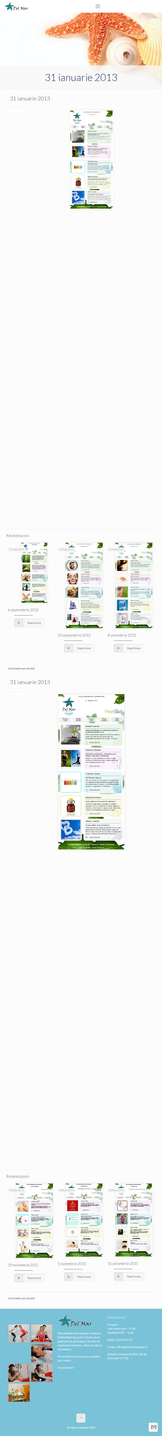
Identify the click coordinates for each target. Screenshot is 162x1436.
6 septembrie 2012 (23, 609)
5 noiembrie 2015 (72, 1263)
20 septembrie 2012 (74, 635)
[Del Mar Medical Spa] (16, 6)
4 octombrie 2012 (121, 635)
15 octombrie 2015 (122, 1263)
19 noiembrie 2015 (23, 1265)
